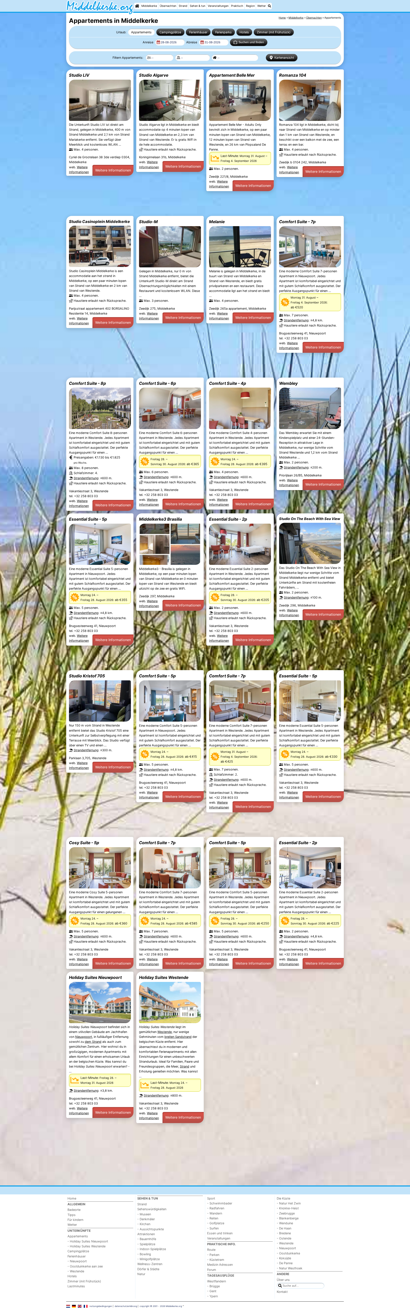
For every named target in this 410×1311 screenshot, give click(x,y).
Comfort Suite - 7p (297, 221)
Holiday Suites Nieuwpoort (95, 977)
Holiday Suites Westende (163, 977)
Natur (141, 1274)
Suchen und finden (251, 42)
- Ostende (284, 1238)
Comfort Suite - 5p (157, 675)
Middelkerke (149, 5)
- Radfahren (215, 1208)
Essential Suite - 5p (88, 519)
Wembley (288, 383)
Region (250, 5)
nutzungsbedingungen (100, 1306)
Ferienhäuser (198, 32)
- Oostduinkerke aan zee (85, 1266)
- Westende (75, 1271)
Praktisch (237, 5)
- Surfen (213, 1228)
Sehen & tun (197, 5)
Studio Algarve (153, 75)
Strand (183, 5)
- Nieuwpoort (77, 1261)
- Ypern (212, 1296)
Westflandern (216, 1281)
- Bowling (144, 1254)
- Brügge (213, 1286)
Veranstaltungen (218, 5)
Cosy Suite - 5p (84, 842)
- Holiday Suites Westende (86, 1246)
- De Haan (284, 1228)
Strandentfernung (296, 320)
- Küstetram (215, 1259)
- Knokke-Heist (288, 1208)
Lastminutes (76, 1286)
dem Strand (93, 1041)
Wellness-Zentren (149, 1264)
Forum (211, 1269)
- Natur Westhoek (289, 1268)
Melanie (217, 221)
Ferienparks (223, 32)
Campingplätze (170, 32)
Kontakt (282, 1291)
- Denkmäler (146, 1219)
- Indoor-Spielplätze (151, 1249)
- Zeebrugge (286, 1213)
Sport (211, 1198)
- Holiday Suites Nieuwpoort (87, 1241)
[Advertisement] (194, 203)
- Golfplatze (215, 1223)
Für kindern (75, 1220)
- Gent (211, 1291)
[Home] (137, 6)
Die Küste (283, 1198)
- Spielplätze (146, 1244)
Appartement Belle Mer (232, 75)
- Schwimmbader (219, 1203)
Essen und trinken (220, 1233)
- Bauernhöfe (146, 1239)
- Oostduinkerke (288, 1253)
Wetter (261, 5)
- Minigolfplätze (148, 1259)
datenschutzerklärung (126, 1306)
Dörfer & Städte (148, 1269)
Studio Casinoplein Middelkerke (99, 221)
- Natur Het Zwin (289, 1203)
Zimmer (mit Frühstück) (273, 32)
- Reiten (212, 1218)
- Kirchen (143, 1224)
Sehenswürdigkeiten (151, 1209)
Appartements (141, 32)
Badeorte (74, 1209)
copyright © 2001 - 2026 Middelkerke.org (161, 1306)
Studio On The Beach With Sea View (309, 519)
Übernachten (168, 5)
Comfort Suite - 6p (157, 383)
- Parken (213, 1255)
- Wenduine (285, 1223)
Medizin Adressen (220, 1264)
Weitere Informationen (113, 170)
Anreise (148, 42)
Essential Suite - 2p (228, 519)
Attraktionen (146, 1234)
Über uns (283, 1280)
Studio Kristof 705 (87, 675)
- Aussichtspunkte (150, 1229)
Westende (164, 1032)
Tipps (71, 1215)
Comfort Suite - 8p (87, 383)
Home (71, 1198)
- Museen (144, 1214)
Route (211, 1249)
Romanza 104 (292, 75)
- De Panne (285, 1263)
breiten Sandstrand (178, 1037)
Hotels (244, 32)
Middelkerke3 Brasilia (160, 519)
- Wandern (214, 1213)
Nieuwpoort (83, 1037)
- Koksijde (284, 1258)
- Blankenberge (288, 1218)
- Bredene (284, 1233)
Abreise (192, 42)
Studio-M (148, 221)
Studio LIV (79, 75)
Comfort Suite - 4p (227, 383)
